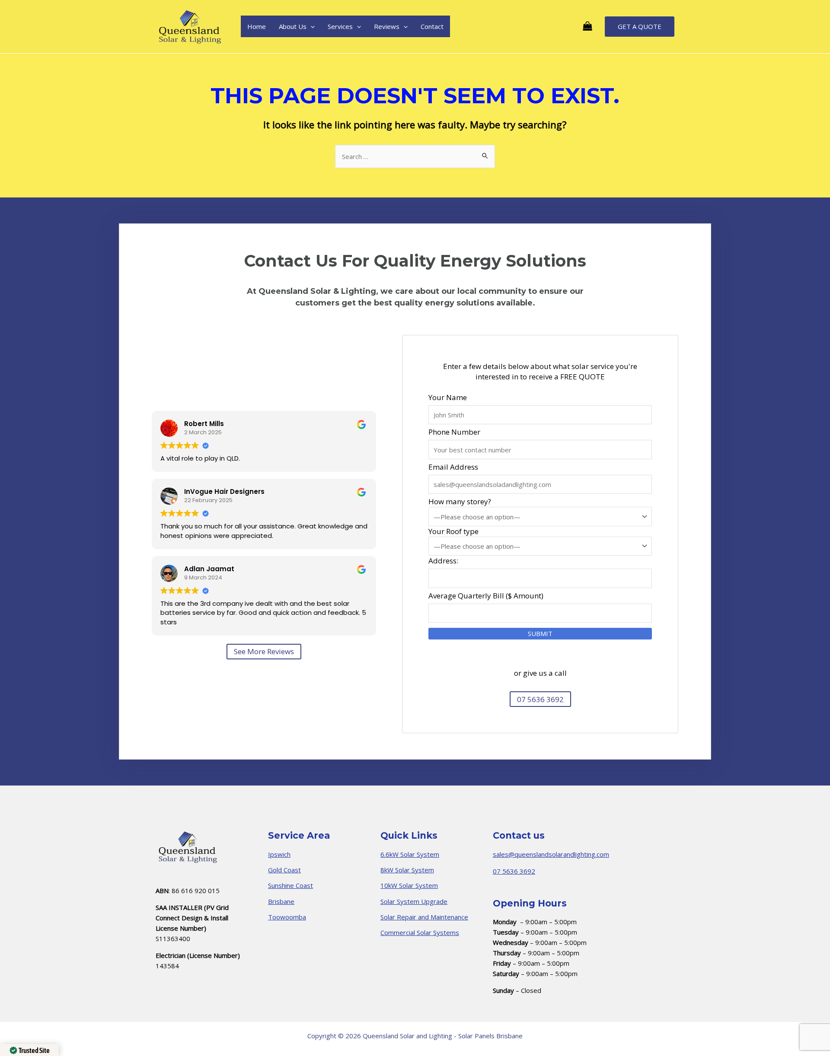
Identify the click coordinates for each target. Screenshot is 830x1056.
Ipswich (279, 854)
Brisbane (281, 901)
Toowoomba (287, 917)
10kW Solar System (409, 885)
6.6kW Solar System (409, 854)
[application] (310, 26)
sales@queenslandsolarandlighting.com (551, 854)
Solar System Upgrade (413, 901)
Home (256, 26)
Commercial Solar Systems (419, 932)
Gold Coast (284, 869)
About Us (292, 26)
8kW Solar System (407, 869)
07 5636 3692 (514, 871)
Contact (432, 26)
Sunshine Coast (290, 885)
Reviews (386, 26)
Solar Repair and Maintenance (424, 917)
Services (340, 26)
